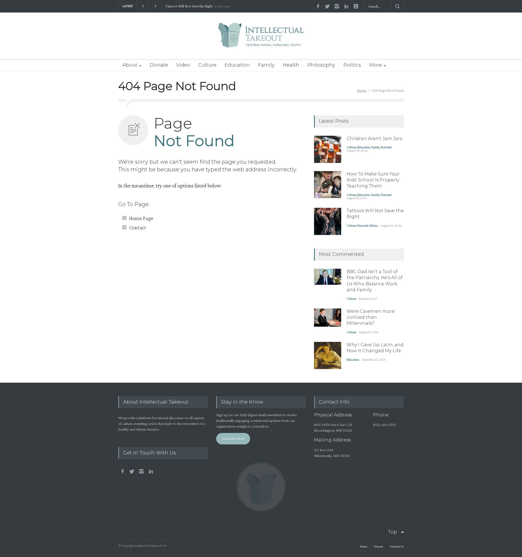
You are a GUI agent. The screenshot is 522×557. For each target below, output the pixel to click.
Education (237, 65)
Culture (207, 65)
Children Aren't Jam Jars (374, 138)
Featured (386, 147)
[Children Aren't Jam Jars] (327, 149)
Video (183, 65)
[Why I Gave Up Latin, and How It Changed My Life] (327, 355)
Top (392, 532)
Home (361, 90)
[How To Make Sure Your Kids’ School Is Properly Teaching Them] (327, 184)
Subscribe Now (233, 438)
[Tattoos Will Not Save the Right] (327, 221)
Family (266, 65)
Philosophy (321, 65)
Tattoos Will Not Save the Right (189, 6)
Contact (137, 227)
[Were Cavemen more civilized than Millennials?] (327, 317)
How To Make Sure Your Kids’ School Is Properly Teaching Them (373, 180)
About (129, 65)
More (375, 65)
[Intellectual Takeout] (261, 38)
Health (291, 65)
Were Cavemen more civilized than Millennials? (370, 317)
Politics (352, 65)
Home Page (141, 218)
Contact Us (397, 546)
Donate (159, 65)
